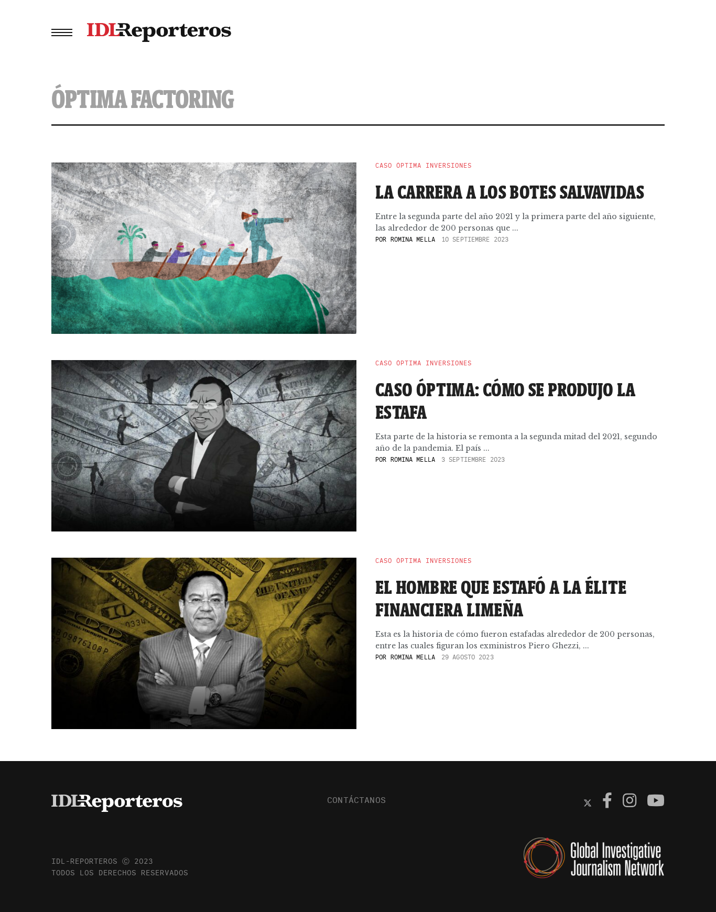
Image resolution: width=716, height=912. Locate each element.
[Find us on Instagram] (629, 802)
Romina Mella (412, 239)
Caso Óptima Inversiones (423, 165)
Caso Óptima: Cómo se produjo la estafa (505, 401)
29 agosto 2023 (467, 657)
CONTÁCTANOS (356, 800)
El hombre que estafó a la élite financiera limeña (500, 598)
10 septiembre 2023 (474, 239)
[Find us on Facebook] (607, 802)
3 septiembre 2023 (473, 459)
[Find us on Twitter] (587, 802)
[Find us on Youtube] (656, 802)
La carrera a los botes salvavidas (509, 191)
